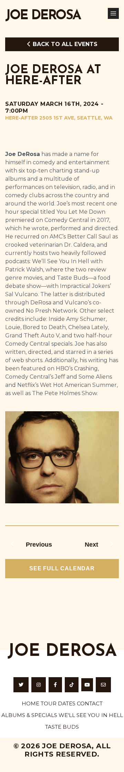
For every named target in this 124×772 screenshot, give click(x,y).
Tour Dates (58, 703)
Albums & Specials (29, 715)
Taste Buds (62, 727)
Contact (90, 703)
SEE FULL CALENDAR (62, 568)
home (30, 703)
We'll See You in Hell (91, 715)
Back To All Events (64, 44)
